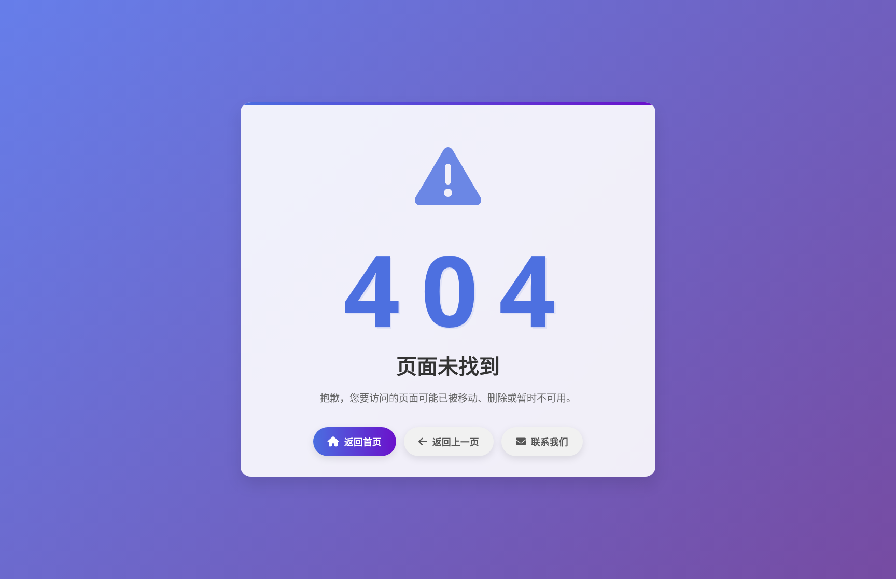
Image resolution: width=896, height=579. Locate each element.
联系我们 (549, 441)
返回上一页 (455, 441)
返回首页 (363, 441)
